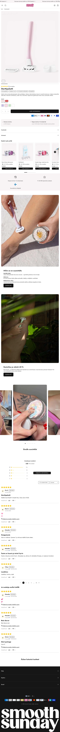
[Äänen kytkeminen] (44, 438)
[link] (9, 152)
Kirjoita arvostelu (42, 473)
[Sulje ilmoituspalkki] (58, 1)
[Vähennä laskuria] (2, 111)
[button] (2, 5)
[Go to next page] (39, 583)
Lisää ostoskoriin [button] (9, 168)
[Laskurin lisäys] (8, 111)
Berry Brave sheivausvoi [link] (7, 162)
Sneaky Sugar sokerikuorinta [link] (42, 162)
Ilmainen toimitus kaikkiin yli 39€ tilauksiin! (18, 1)
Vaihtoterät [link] (21, 162)
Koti (2, 9)
